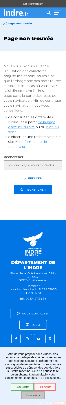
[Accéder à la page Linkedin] (50, 338)
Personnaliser (33, 395)
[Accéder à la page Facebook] (16, 338)
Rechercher (13, 157)
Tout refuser (45, 387)
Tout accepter (22, 387)
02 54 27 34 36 (36, 298)
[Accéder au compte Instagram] (27, 338)
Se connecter (33, 3)
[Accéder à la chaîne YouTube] (38, 338)
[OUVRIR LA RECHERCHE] (48, 12)
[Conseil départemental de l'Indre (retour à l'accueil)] (16, 12)
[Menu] (57, 12)
